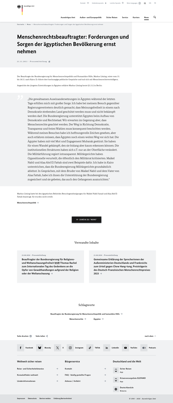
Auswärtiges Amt (68, 17)
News (146, 18)
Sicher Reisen (111, 17)
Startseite (20, 24)
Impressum (21, 398)
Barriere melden (45, 398)
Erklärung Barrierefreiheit (63, 398)
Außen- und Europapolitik (91, 17)
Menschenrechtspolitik (26, 203)
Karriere (136, 17)
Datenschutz (32, 398)
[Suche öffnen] (154, 17)
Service (125, 17)
